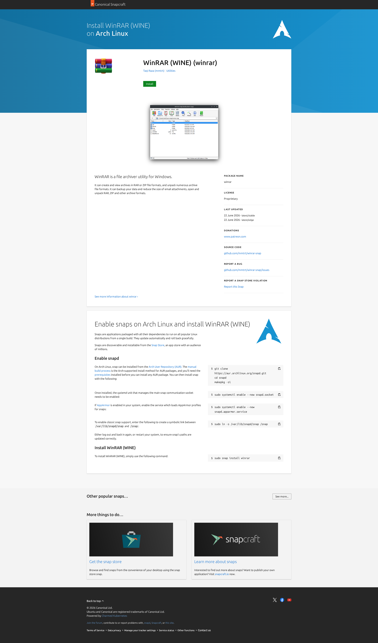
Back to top (94, 600)
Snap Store (157, 345)
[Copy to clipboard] (279, 368)
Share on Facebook (282, 600)
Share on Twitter (275, 600)
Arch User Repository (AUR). (165, 366)
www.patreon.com (235, 236)
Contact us (204, 630)
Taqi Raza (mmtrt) (154, 70)
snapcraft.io (222, 574)
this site (169, 622)
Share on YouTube (289, 600)
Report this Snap (234, 286)
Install (149, 83)
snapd (147, 622)
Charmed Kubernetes (114, 615)
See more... (282, 496)
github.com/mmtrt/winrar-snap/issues (246, 269)
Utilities (170, 70)
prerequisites (102, 374)
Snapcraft (156, 622)
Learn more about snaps (215, 561)
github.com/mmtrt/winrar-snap (242, 253)
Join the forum (94, 622)
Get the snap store (105, 561)
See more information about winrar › (116, 296)
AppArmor (103, 405)
